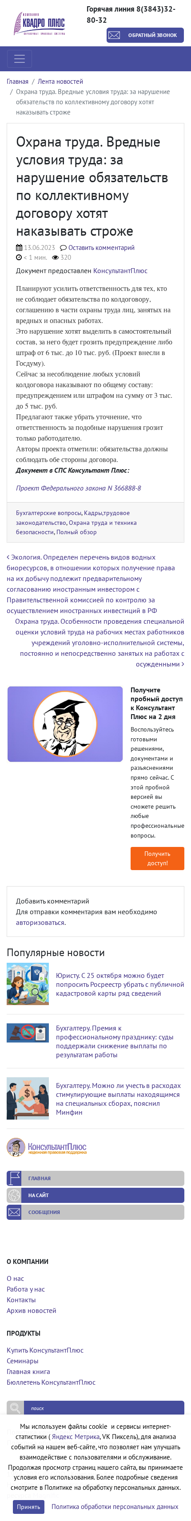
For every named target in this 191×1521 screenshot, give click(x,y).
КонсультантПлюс (120, 270)
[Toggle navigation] (19, 59)
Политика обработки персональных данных (115, 1506)
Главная (17, 81)
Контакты (21, 1299)
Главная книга (28, 1371)
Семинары (23, 1360)
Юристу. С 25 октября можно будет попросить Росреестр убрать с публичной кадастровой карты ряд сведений (120, 984)
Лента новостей (60, 81)
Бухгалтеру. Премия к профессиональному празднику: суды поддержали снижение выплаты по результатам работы (115, 1041)
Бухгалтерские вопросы (48, 512)
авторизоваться (40, 922)
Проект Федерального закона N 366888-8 (78, 487)
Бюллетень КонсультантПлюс (51, 1382)
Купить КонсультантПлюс (45, 1349)
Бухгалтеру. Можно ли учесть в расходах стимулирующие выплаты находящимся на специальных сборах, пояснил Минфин (118, 1098)
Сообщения (44, 1212)
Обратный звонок (152, 35)
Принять (28, 1507)
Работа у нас (26, 1288)
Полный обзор (76, 531)
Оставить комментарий (101, 247)
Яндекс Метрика (75, 1436)
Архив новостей (31, 1310)
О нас (15, 1278)
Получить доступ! (157, 858)
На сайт (38, 1195)
